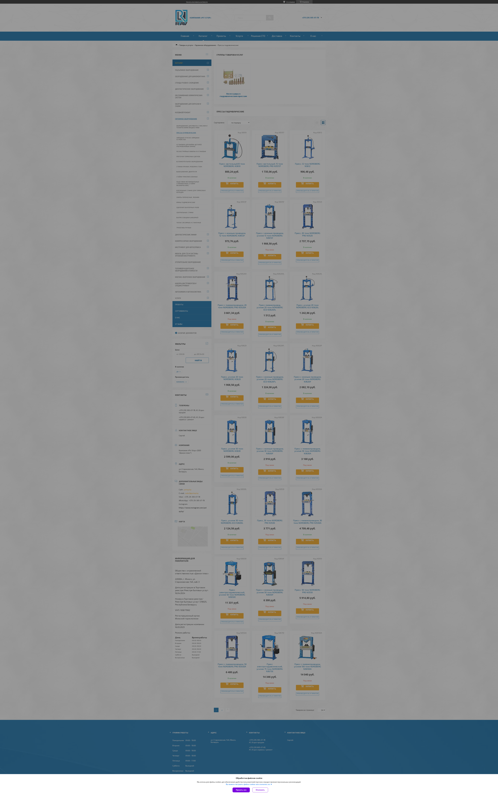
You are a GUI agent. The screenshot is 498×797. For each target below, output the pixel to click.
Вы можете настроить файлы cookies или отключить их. (248, 784)
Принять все (241, 790)
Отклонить (260, 790)
